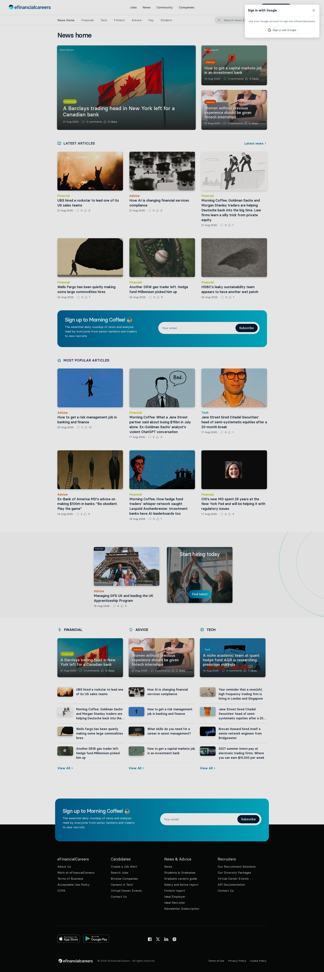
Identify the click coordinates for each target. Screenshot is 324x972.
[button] (162, 486)
